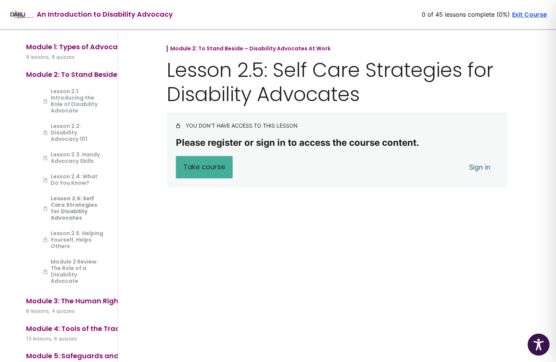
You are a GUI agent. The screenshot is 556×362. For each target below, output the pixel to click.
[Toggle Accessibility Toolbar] (538, 344)
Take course (204, 167)
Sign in (480, 167)
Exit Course (529, 14)
